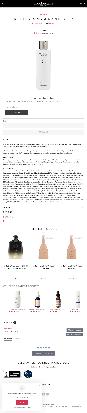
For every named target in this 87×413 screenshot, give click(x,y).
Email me (16, 112)
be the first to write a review (43, 353)
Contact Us (76, 407)
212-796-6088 (42, 367)
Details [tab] (7, 139)
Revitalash (51, 23)
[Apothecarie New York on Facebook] (43, 395)
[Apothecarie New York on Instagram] (47, 395)
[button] (74, 334)
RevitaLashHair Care (39, 23)
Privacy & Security (47, 407)
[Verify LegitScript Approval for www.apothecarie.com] (28, 378)
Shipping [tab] (7, 207)
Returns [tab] (7, 212)
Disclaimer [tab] (8, 217)
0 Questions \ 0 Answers (12, 331)
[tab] (8, 339)
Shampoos (43, 14)
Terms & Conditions (63, 407)
